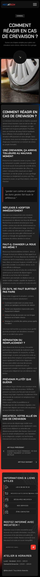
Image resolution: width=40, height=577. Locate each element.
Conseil (20, 16)
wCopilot (16, 573)
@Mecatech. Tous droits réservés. (16, 570)
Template (7, 573)
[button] (35, 4)
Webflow (31, 573)
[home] (9, 4)
